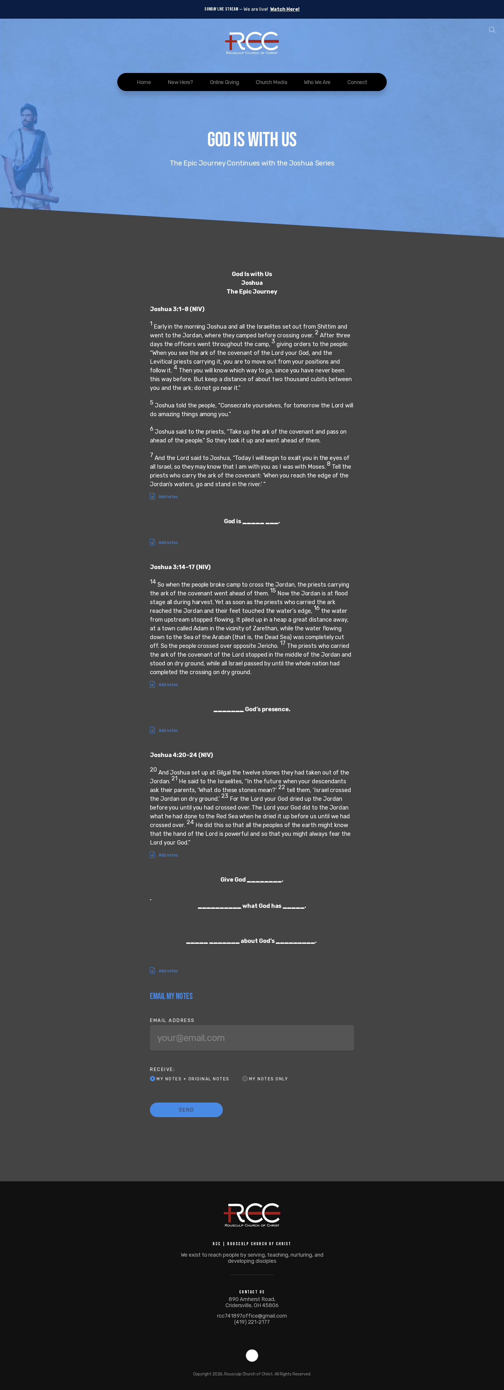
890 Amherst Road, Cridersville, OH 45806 (252, 1302)
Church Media (271, 82)
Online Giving (224, 82)
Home (144, 82)
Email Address (172, 1020)
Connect (357, 82)
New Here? (180, 82)
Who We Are (317, 82)
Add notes (168, 496)
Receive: (162, 1069)
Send (186, 1110)
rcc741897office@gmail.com (252, 1316)
